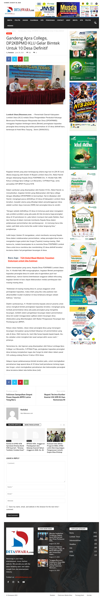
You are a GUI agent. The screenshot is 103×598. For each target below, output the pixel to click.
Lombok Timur (74, 537)
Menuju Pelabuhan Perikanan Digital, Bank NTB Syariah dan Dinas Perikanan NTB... (56, 537)
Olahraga (34, 20)
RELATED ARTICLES (14, 425)
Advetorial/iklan (75, 540)
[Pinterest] (20, 59)
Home (8, 31)
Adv (70, 548)
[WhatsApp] (26, 59)
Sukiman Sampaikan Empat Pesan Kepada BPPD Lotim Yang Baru (19, 397)
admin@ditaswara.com (23, 577)
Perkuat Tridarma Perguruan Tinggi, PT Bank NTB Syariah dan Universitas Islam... (56, 550)
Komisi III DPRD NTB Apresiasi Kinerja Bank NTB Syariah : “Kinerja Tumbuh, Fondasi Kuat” (15, 446)
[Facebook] (8, 59)
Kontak (89, 595)
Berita (9, 20)
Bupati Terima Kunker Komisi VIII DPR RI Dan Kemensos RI (54, 397)
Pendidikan (50, 20)
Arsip (68, 20)
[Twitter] (14, 59)
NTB (42, 20)
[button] (95, 23)
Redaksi (10, 26)
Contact (60, 20)
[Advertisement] (35, 151)
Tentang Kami (79, 595)
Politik (17, 20)
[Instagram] (13, 582)
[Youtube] (24, 582)
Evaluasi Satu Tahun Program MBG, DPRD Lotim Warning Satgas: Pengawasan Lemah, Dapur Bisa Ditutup (56, 447)
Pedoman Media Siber (65, 595)
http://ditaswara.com (26, 413)
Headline (72, 544)
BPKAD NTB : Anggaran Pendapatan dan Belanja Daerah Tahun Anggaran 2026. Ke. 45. (36, 446)
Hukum (25, 20)
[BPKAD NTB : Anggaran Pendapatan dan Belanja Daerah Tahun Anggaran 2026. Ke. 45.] (36, 435)
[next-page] (64, 425)
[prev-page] (61, 425)
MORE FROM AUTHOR (32, 425)
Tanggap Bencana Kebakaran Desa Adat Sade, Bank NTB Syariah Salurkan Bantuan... (57, 564)
